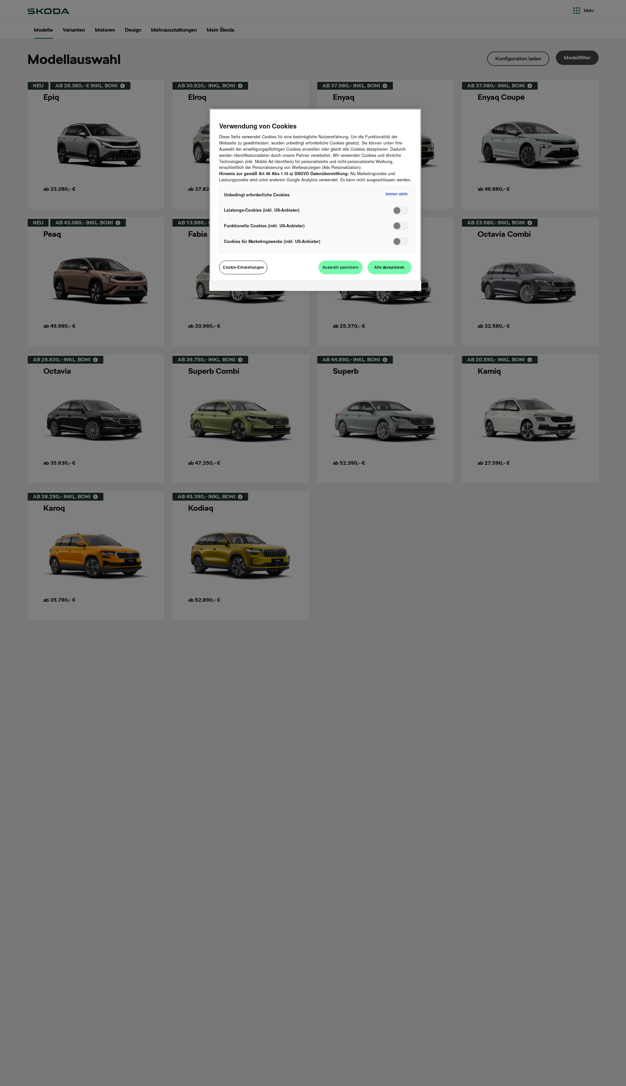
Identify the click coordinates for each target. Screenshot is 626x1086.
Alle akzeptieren (389, 267)
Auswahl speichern (340, 267)
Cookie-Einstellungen (243, 267)
